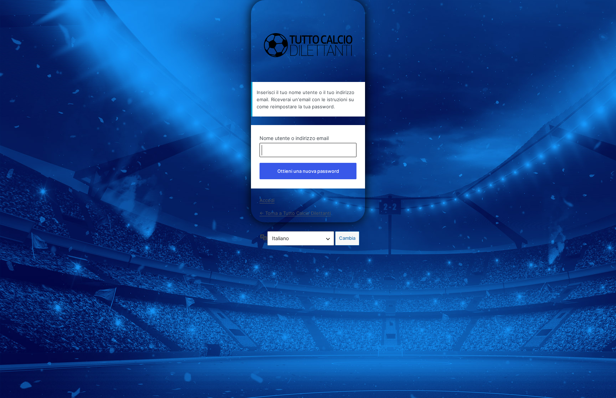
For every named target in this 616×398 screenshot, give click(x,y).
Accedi (267, 200)
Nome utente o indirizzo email (294, 138)
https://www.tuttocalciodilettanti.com (308, 46)
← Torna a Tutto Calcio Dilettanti (295, 213)
